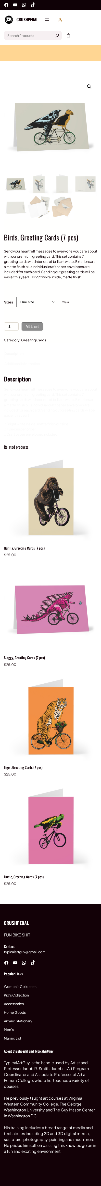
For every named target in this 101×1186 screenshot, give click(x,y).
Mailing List (12, 1038)
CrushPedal (27, 19)
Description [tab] (14, 353)
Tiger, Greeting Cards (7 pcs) (23, 767)
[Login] (60, 19)
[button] (89, 86)
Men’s (9, 1029)
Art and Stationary (18, 1021)
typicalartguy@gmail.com (25, 951)
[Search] (57, 35)
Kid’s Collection (16, 995)
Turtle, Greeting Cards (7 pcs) (24, 876)
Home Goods (15, 1012)
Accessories (14, 1003)
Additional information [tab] (22, 363)
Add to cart (32, 326)
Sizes (8, 302)
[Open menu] (47, 20)
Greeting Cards (33, 340)
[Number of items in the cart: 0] (68, 35)
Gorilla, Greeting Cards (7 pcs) (24, 548)
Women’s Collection (20, 986)
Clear (65, 302)
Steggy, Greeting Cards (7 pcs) (24, 657)
